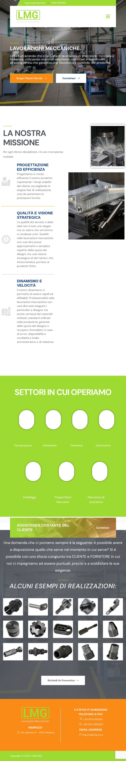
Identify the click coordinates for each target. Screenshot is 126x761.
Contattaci (69, 78)
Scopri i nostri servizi (29, 78)
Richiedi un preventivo (61, 680)
